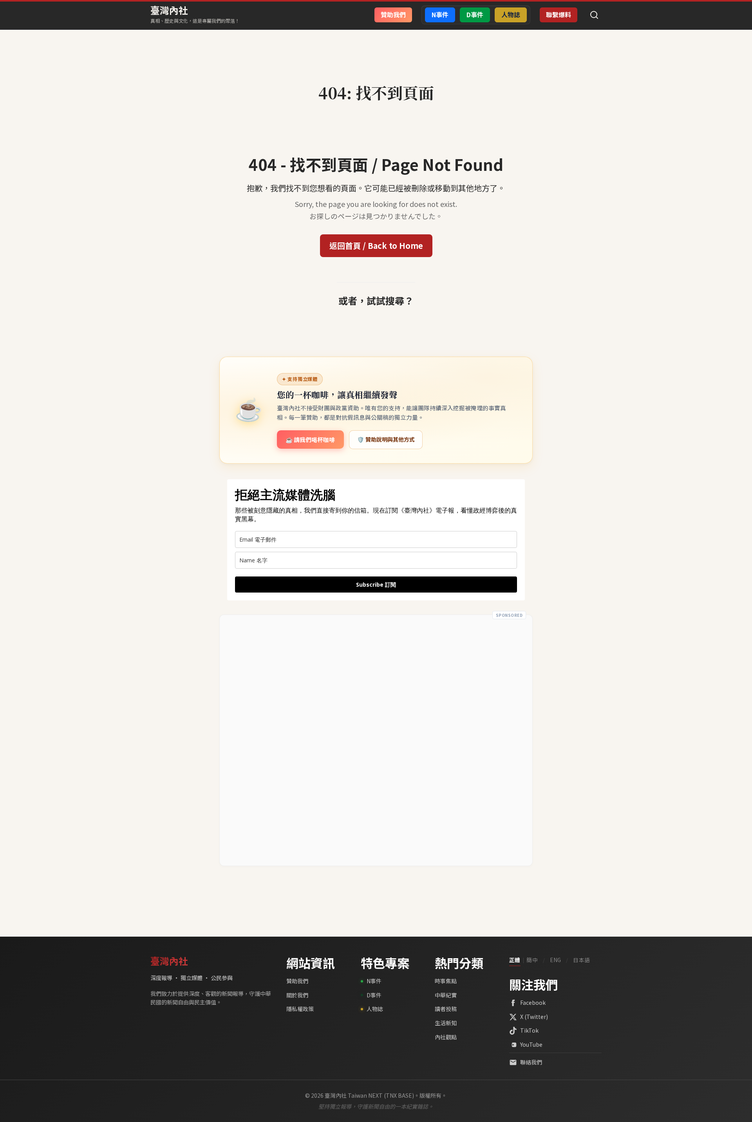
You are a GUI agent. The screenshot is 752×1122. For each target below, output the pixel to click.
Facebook (533, 1002)
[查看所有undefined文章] (376, 75)
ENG (555, 960)
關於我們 (297, 995)
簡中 (532, 960)
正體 (515, 960)
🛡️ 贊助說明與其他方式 (386, 439)
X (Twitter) (534, 1016)
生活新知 (446, 1023)
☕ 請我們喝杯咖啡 (310, 439)
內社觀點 (446, 1037)
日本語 (581, 960)
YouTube (531, 1044)
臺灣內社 (169, 10)
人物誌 (375, 1009)
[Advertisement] (376, 740)
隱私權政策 (300, 1009)
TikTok (529, 1030)
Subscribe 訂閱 (376, 584)
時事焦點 (446, 981)
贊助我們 (297, 981)
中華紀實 (446, 995)
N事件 (374, 981)
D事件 (374, 995)
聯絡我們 (531, 1062)
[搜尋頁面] (594, 14)
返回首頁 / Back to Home (376, 245)
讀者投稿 (446, 1009)
